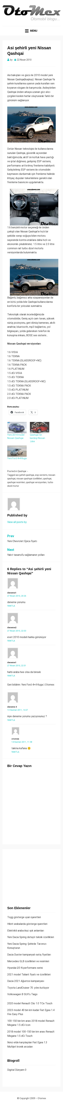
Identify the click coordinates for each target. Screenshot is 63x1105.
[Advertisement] (31, 874)
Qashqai (22, 471)
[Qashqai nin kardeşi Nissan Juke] (39, 427)
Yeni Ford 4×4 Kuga (17, 458)
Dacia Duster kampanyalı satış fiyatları (29, 954)
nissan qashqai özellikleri (29, 478)
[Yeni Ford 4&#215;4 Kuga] (17, 451)
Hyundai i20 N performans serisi (25, 967)
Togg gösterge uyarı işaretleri (24, 917)
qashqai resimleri (16, 482)
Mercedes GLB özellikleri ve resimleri (28, 961)
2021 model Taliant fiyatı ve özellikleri (29, 974)
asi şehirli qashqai (25, 475)
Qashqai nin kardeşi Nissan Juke (37, 438)
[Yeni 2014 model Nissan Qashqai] (17, 427)
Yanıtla (11, 606)
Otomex (42, 1098)
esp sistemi (41, 475)
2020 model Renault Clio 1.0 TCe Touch (29, 1003)
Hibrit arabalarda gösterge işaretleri (27, 923)
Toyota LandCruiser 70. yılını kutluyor (28, 987)
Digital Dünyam (15, 1069)
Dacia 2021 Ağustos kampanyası (25, 981)
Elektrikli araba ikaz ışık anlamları (25, 930)
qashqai (47, 478)
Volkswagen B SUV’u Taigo (22, 994)
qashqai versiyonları (36, 482)
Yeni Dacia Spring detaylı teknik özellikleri (30, 937)
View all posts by (17, 522)
